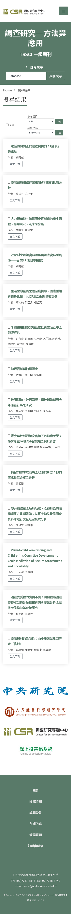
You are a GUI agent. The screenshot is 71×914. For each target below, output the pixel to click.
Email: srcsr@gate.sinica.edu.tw (36, 886)
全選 (11, 125)
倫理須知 (35, 834)
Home (7, 90)
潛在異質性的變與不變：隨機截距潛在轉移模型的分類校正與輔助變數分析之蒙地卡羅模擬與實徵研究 (35, 602)
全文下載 (15, 164)
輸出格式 (32, 127)
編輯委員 (35, 812)
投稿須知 (35, 801)
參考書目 (32, 116)
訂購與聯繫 (35, 845)
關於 (36, 790)
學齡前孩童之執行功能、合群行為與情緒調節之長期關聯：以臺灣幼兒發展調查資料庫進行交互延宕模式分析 (35, 513)
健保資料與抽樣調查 (24, 368)
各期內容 (35, 823)
